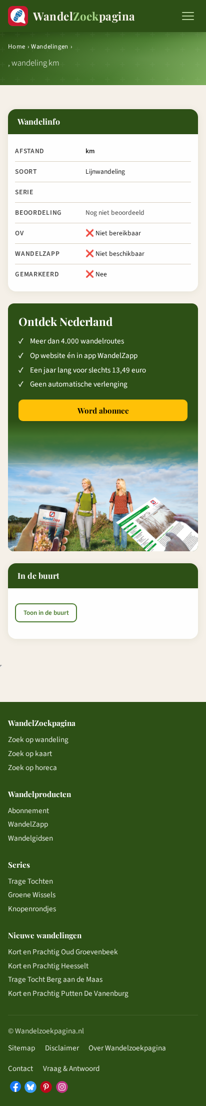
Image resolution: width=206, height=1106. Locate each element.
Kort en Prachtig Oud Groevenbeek (63, 951)
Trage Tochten (30, 881)
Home (17, 46)
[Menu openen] (188, 16)
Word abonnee (103, 411)
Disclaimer (62, 1047)
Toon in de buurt (46, 612)
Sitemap (21, 1047)
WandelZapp (28, 824)
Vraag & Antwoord (71, 1068)
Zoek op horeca (32, 767)
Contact (20, 1068)
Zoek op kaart (30, 753)
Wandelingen (49, 46)
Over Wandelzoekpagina (127, 1047)
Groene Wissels (32, 894)
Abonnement (28, 810)
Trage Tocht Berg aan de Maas (55, 979)
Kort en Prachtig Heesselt (48, 965)
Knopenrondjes (32, 908)
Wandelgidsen (30, 838)
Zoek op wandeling (38, 739)
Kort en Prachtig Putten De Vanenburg (68, 993)
